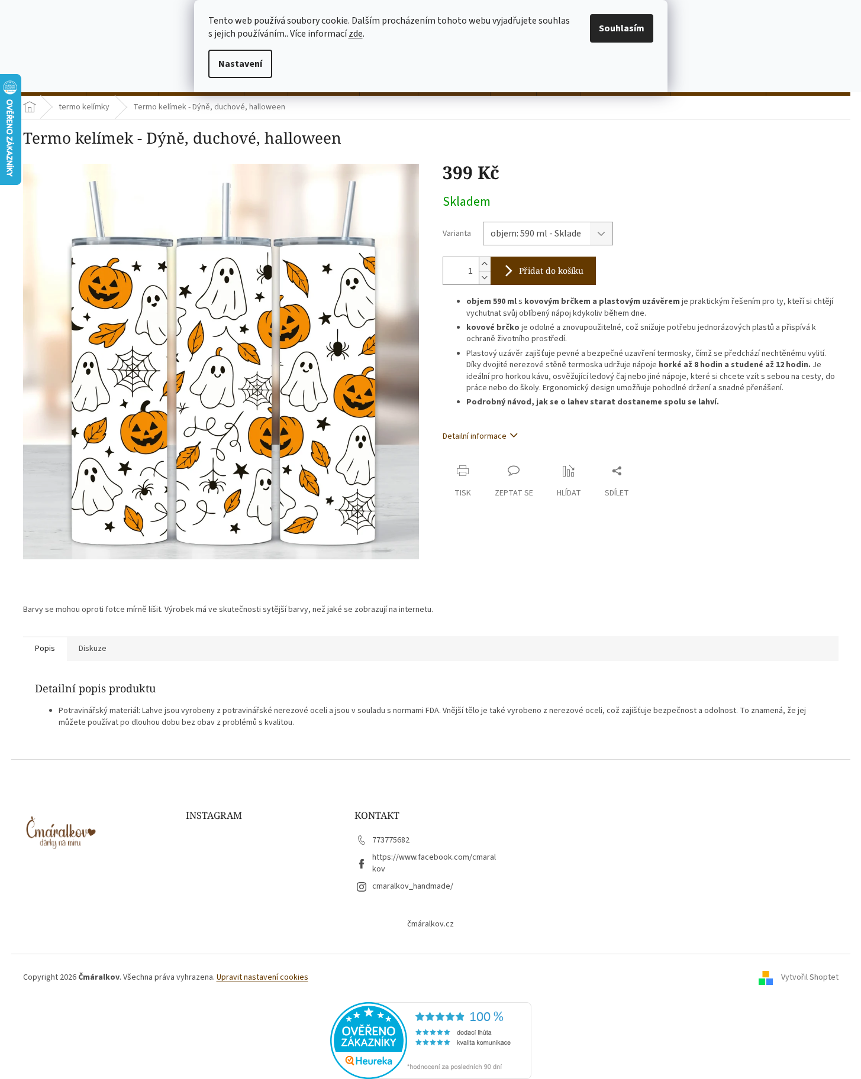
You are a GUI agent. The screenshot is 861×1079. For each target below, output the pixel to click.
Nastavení (240, 63)
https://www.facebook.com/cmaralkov (434, 862)
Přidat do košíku (551, 270)
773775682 (390, 840)
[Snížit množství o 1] (485, 277)
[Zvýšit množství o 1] (485, 264)
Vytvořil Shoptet (810, 978)
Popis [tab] (45, 648)
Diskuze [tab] (93, 648)
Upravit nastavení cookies (262, 977)
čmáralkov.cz (430, 924)
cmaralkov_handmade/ (412, 886)
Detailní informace (475, 436)
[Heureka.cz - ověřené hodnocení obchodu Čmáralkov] (430, 1040)
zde (356, 33)
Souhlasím (621, 28)
